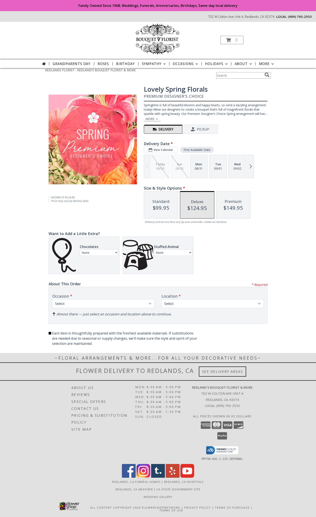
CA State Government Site (178, 489)
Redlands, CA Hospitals (184, 482)
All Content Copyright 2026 (115, 507)
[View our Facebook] (129, 476)
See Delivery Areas (222, 371)
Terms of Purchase (232, 507)
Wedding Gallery (158, 497)
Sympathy (151, 63)
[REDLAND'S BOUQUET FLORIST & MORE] (157, 39)
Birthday (125, 63)
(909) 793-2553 (300, 16)
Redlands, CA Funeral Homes (136, 482)
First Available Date (197, 150)
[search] (267, 75)
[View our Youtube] (187, 476)
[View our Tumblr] (158, 476)
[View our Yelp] (172, 476)
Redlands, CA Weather (134, 489)
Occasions (183, 63)
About (241, 63)
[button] (232, 40)
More (264, 63)
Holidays (214, 63)
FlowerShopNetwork (161, 507)
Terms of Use (171, 510)
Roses (103, 63)
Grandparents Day (72, 63)
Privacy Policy (197, 507)
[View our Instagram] (143, 476)
